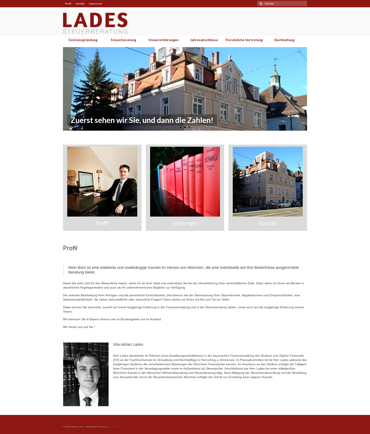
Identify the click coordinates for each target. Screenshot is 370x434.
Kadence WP (114, 426)
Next (311, 89)
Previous (59, 89)
